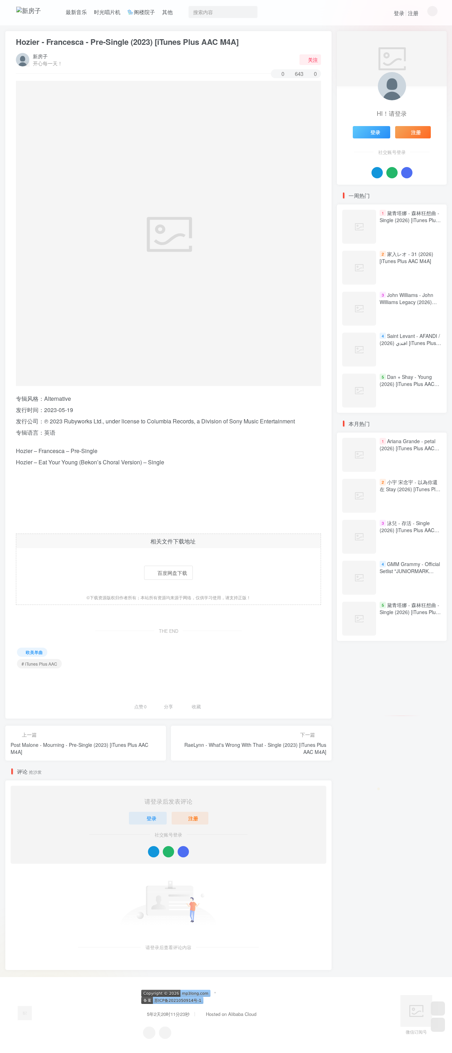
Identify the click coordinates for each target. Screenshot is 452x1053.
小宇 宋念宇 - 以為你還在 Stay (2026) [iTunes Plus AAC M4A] (410, 489)
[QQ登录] (153, 851)
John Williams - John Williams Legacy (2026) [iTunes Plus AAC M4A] (406, 301)
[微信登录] (168, 851)
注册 (413, 13)
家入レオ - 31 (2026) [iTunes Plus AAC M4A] (406, 257)
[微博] (165, 1033)
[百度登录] (183, 851)
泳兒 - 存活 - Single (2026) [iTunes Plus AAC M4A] (407, 530)
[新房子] (25, 1012)
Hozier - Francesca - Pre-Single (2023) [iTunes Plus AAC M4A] (127, 41)
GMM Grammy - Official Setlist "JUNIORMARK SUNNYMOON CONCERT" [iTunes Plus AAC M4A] (410, 575)
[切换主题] (438, 1025)
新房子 (40, 56)
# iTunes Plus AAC (39, 664)
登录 (399, 13)
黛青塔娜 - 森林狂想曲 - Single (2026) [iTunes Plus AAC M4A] (409, 219)
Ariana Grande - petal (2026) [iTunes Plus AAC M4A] (407, 448)
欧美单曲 (34, 652)
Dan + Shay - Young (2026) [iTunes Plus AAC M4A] (407, 383)
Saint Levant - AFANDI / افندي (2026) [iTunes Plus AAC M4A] (410, 342)
